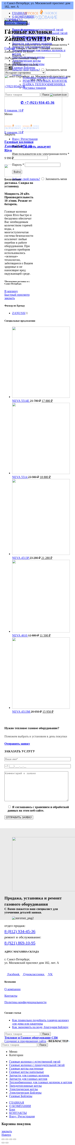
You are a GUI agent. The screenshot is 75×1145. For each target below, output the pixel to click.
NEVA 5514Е (21, 400)
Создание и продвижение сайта (25, 1041)
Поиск (45, 1034)
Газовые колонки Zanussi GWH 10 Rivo (18, 146)
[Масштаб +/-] (14, 1139)
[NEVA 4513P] (41, 553)
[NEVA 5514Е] (41, 396)
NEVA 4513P (21, 557)
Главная (9, 48)
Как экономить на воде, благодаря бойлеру (40, 1027)
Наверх (6, 1134)
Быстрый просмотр (17, 294)
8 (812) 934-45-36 (19, 931)
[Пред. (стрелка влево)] (3, 1142)
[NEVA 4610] (41, 631)
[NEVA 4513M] (41, 707)
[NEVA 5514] (41, 473)
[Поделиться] (6, 1139)
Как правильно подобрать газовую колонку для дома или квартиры (40, 1022)
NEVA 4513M (21, 711)
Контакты (10, 995)
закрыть (9, 298)
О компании (12, 989)
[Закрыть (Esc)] (3, 1139)
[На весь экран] (10, 1139)
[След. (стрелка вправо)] (6, 1142)
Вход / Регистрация (22, 1116)
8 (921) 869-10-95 (19, 942)
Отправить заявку (17, 743)
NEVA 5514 (20, 477)
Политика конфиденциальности (25, 1002)
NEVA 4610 (20, 635)
